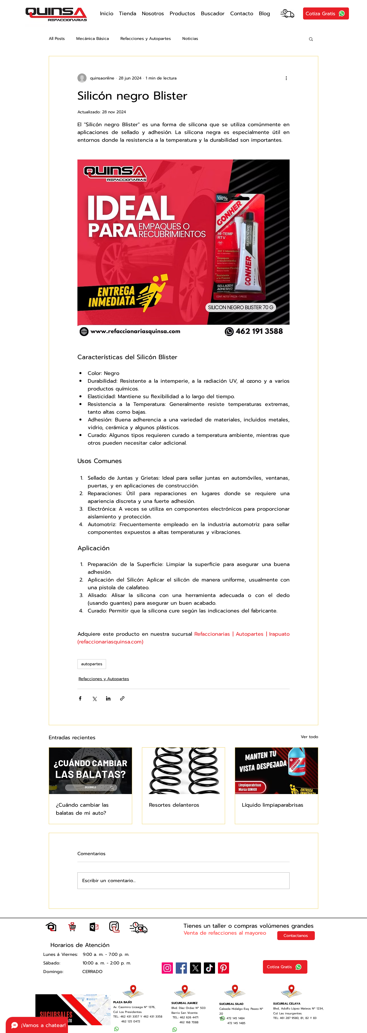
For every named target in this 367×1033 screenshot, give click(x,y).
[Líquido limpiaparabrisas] (276, 771)
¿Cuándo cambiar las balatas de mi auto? (82, 809)
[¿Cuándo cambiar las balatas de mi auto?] (90, 771)
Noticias (190, 39)
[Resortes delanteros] (183, 771)
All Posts (57, 39)
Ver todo (309, 737)
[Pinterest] (223, 968)
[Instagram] (167, 968)
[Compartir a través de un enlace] (122, 698)
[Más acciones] (286, 78)
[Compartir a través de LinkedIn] (108, 698)
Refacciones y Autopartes (145, 39)
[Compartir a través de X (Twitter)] (94, 698)
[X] (195, 968)
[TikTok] (209, 968)
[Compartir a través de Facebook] (80, 698)
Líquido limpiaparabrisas (272, 805)
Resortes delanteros (174, 805)
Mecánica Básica (92, 39)
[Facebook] (181, 968)
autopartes (91, 664)
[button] (311, 38)
